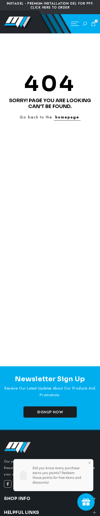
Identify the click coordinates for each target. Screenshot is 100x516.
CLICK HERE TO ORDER (50, 7)
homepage (67, 117)
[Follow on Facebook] (7, 484)
